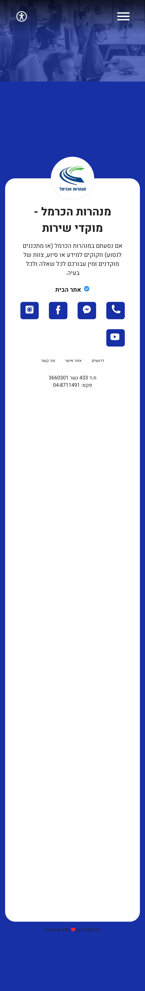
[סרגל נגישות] (21, 21)
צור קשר (48, 361)
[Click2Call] (123, 21)
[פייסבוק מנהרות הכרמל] (58, 315)
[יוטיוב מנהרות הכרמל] (115, 343)
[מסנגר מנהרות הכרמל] (87, 315)
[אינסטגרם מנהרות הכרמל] (29, 315)
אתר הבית (68, 289)
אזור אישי (73, 361)
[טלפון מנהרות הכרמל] (115, 315)
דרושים (98, 361)
